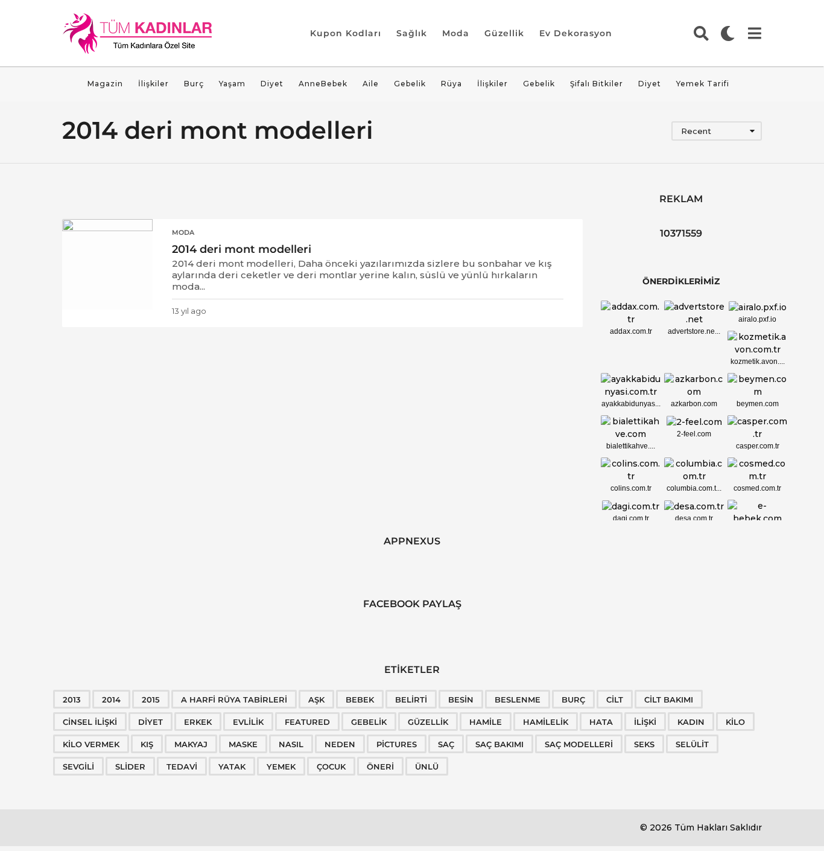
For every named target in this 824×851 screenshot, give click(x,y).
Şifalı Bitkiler (596, 83)
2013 (72, 699)
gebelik (369, 722)
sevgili (78, 766)
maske (243, 744)
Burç (194, 83)
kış (147, 744)
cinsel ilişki (90, 722)
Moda (455, 33)
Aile (371, 83)
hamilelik (545, 722)
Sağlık (411, 33)
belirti (411, 699)
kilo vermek (91, 744)
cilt (614, 699)
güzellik (428, 722)
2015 (151, 699)
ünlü (427, 766)
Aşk (316, 699)
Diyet (272, 83)
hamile (485, 722)
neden (340, 744)
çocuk (331, 766)
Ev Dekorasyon (575, 33)
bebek (360, 699)
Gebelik (410, 83)
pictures (396, 744)
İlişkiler (153, 83)
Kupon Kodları (345, 33)
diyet (150, 722)
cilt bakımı (668, 699)
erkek (198, 722)
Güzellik (504, 33)
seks (644, 744)
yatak (232, 766)
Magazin (105, 83)
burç (573, 699)
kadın (691, 722)
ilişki (645, 722)
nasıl (291, 744)
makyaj (191, 744)
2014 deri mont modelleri (241, 249)
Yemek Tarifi (702, 83)
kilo (735, 722)
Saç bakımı (499, 744)
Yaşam (232, 83)
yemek (281, 766)
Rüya (451, 83)
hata (601, 722)
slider (130, 766)
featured (307, 722)
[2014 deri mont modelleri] (107, 264)
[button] (701, 33)
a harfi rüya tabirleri (234, 699)
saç (446, 744)
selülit (692, 744)
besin (461, 699)
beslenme (517, 699)
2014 (111, 699)
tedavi (181, 766)
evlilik (248, 722)
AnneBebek (323, 83)
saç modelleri (579, 744)
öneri (380, 766)
